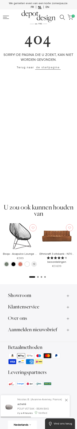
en (47, 11)
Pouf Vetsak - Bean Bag (33, 408)
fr (32, 11)
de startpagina (48, 72)
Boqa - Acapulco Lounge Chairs (23, 258)
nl (39, 11)
